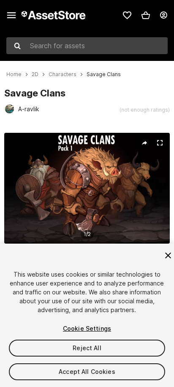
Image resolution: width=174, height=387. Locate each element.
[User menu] (163, 15)
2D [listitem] (35, 74)
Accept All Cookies (87, 371)
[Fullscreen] (160, 143)
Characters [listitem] (62, 74)
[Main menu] (11, 15)
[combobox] (87, 45)
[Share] (144, 143)
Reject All (87, 347)
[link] (127, 15)
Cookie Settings (87, 328)
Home (14, 74)
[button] (146, 15)
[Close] (168, 255)
